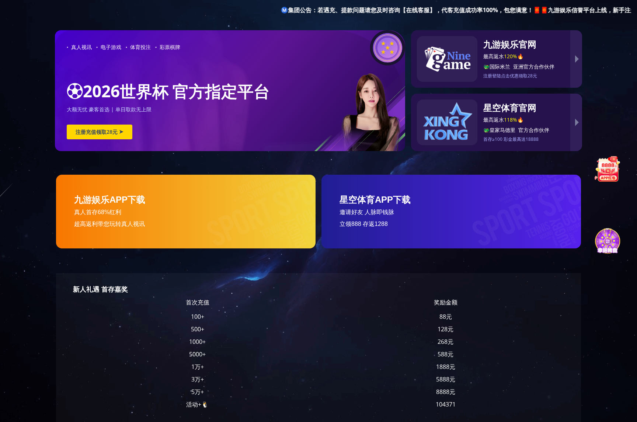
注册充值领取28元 (99, 131)
